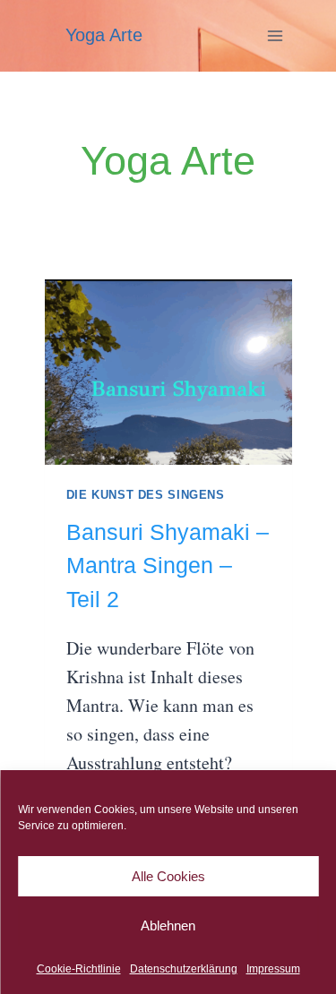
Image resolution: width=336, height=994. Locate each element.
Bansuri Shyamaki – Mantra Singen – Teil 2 (167, 565)
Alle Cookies (168, 876)
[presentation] (168, 372)
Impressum (273, 969)
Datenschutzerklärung (183, 969)
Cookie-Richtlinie (79, 969)
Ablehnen (168, 925)
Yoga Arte (103, 35)
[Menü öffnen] (275, 35)
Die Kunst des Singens (145, 495)
